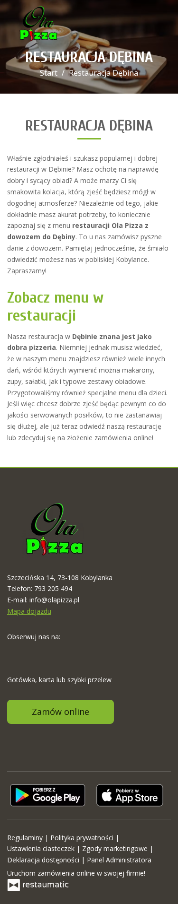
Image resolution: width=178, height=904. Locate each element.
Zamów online (60, 711)
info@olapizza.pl (54, 599)
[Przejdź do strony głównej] (38, 24)
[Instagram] (33, 652)
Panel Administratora (119, 859)
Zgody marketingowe (116, 848)
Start (48, 73)
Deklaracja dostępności (44, 859)
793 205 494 (53, 588)
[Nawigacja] (161, 24)
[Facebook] (15, 652)
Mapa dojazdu (29, 611)
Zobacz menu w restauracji (55, 306)
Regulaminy (26, 837)
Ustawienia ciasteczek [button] (41, 848)
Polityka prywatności (82, 837)
